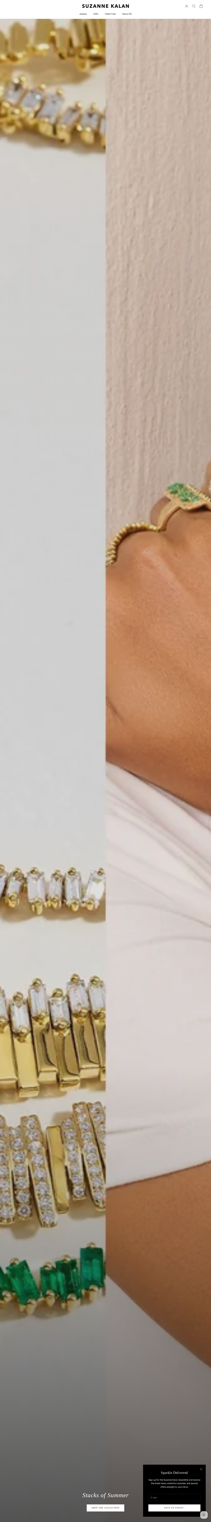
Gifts (95, 14)
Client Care (110, 14)
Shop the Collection (105, 1508)
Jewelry (83, 14)
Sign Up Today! (174, 1508)
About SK (127, 14)
